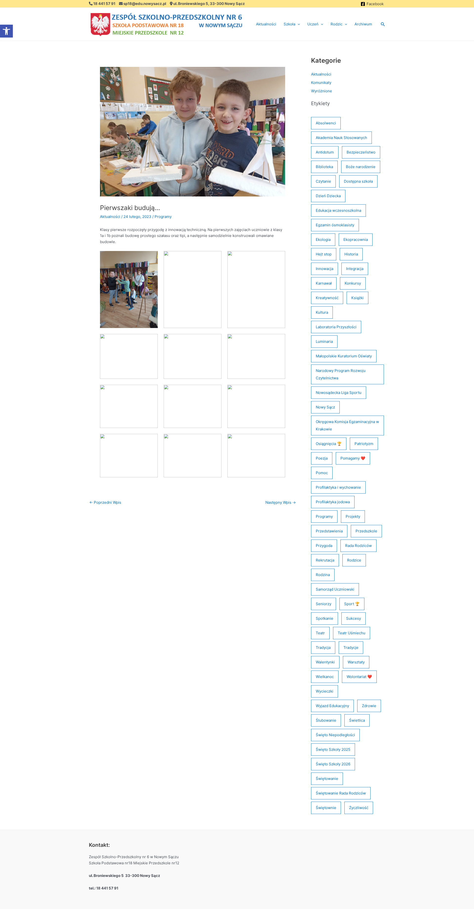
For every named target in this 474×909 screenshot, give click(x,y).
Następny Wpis (280, 502)
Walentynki (325, 662)
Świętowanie (327, 778)
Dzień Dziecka (328, 195)
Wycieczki (324, 691)
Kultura (322, 312)
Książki (357, 297)
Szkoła (289, 24)
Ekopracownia (355, 239)
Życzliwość (358, 807)
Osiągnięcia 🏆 (329, 443)
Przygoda (324, 545)
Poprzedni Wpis (105, 502)
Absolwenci (326, 123)
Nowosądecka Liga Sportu (338, 392)
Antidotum (325, 152)
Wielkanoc (325, 676)
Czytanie (323, 181)
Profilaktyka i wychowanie (338, 487)
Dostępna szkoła (358, 181)
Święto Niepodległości (335, 735)
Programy (163, 216)
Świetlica (357, 720)
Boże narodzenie (360, 166)
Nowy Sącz (325, 407)
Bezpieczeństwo (361, 152)
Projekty (353, 516)
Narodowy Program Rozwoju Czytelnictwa (341, 374)
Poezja (322, 458)
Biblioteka (324, 166)
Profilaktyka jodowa (333, 502)
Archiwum (363, 24)
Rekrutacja (325, 560)
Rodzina (323, 574)
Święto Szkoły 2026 (333, 764)
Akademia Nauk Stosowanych (341, 137)
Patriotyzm (364, 443)
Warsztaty (356, 662)
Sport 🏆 (352, 603)
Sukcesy (353, 618)
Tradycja (323, 647)
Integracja (354, 268)
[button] (297, 24)
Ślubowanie (326, 720)
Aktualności (266, 24)
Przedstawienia (329, 531)
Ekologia (323, 239)
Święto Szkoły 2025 (333, 749)
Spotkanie (324, 618)
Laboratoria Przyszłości (336, 327)
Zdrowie (369, 705)
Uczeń (312, 24)
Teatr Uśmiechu (351, 633)
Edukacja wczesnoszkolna (338, 210)
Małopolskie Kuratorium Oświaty (344, 356)
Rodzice (354, 560)
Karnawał (324, 283)
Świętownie (326, 807)
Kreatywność (327, 297)
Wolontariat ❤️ (359, 676)
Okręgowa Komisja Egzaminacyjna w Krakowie (347, 425)
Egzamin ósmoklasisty (335, 225)
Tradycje (350, 647)
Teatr (320, 633)
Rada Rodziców (358, 545)
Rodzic (336, 24)
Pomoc (322, 472)
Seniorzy (323, 603)
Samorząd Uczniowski (335, 589)
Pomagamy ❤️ (352, 458)
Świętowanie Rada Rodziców (341, 793)
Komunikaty (321, 82)
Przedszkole (366, 531)
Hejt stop (324, 254)
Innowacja (324, 268)
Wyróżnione (321, 91)
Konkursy (353, 283)
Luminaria (324, 341)
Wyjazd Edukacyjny (332, 705)
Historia (351, 254)
